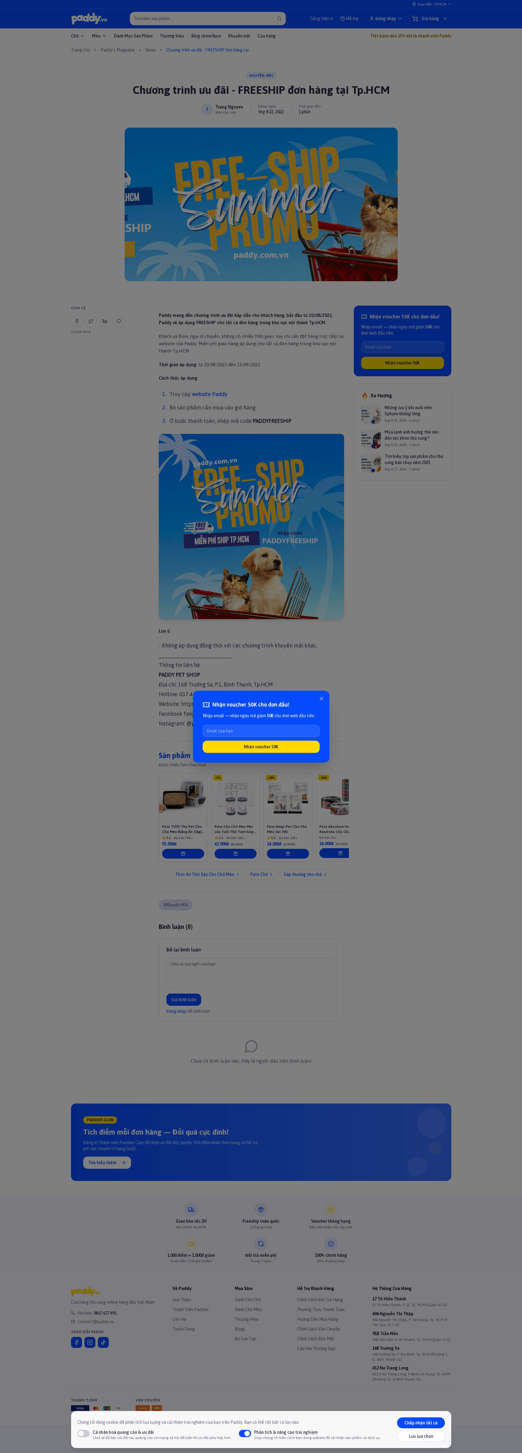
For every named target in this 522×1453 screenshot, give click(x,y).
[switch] (83, 1433)
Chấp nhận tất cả (421, 1422)
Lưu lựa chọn (421, 1436)
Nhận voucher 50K (261, 746)
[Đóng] (321, 699)
